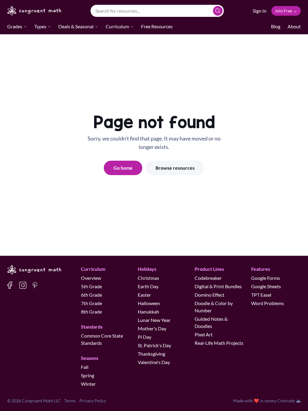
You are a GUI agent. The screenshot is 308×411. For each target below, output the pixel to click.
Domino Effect (209, 295)
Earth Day (148, 286)
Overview (91, 278)
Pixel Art (204, 334)
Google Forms (265, 278)
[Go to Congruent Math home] (34, 10)
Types (40, 26)
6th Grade (91, 295)
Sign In (259, 11)
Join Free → (286, 10)
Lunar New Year (154, 320)
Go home (123, 168)
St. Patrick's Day (154, 345)
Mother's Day (152, 328)
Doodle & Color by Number (214, 306)
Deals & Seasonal (76, 26)
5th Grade (91, 286)
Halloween (149, 303)
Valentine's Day (154, 362)
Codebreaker (208, 278)
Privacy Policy (92, 400)
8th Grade (91, 311)
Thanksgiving (151, 354)
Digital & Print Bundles (218, 286)
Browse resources (175, 168)
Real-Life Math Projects (219, 343)
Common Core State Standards (102, 339)
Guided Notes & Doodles (211, 322)
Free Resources (157, 26)
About (294, 26)
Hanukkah (148, 311)
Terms (70, 400)
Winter (88, 384)
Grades (14, 26)
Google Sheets (266, 286)
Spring (87, 375)
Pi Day (144, 337)
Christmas (148, 278)
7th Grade (91, 303)
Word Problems (267, 303)
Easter (144, 295)
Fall (84, 367)
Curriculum (117, 26)
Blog (275, 26)
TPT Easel (261, 295)
